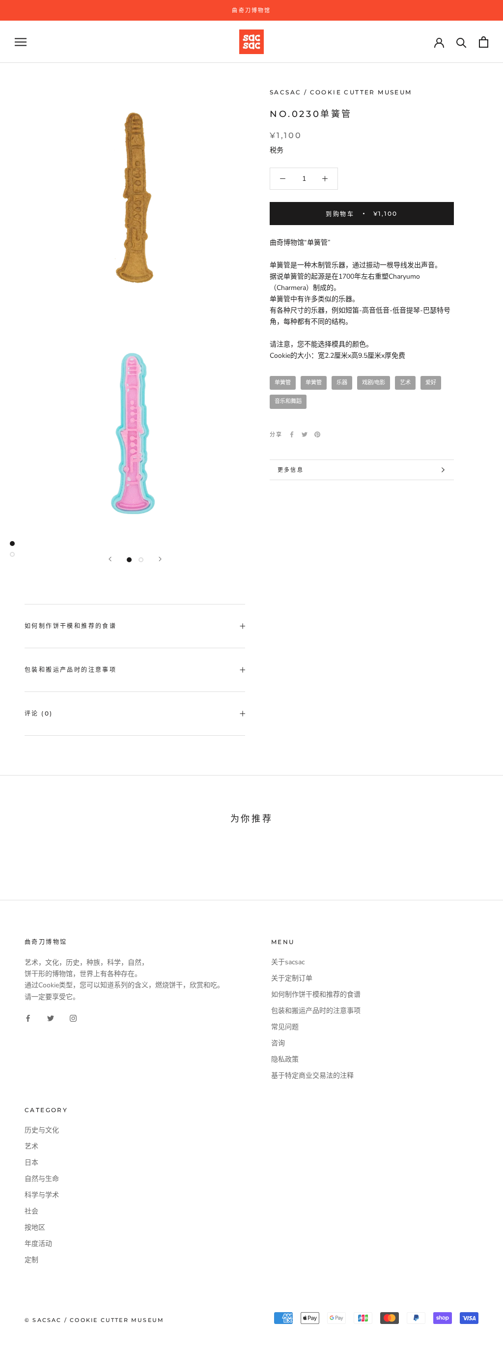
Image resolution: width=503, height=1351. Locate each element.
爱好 (430, 382)
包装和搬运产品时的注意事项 (70, 669)
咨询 (278, 1043)
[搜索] (461, 42)
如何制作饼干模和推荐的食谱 (70, 626)
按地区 (35, 1227)
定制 (31, 1260)
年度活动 (38, 1243)
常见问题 (285, 1027)
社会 (31, 1211)
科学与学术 (42, 1195)
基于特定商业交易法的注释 (312, 1075)
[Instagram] (73, 1018)
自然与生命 (42, 1178)
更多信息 (291, 469)
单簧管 (283, 382)
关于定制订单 (291, 978)
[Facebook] (292, 434)
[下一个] (160, 559)
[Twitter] (304, 434)
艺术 (405, 382)
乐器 (341, 382)
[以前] (110, 559)
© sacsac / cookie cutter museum (94, 1320)
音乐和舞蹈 (288, 401)
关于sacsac (288, 962)
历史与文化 (42, 1130)
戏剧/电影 (373, 382)
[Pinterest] (317, 434)
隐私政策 (285, 1059)
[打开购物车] (483, 42)
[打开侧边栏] (21, 42)
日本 (31, 1162)
